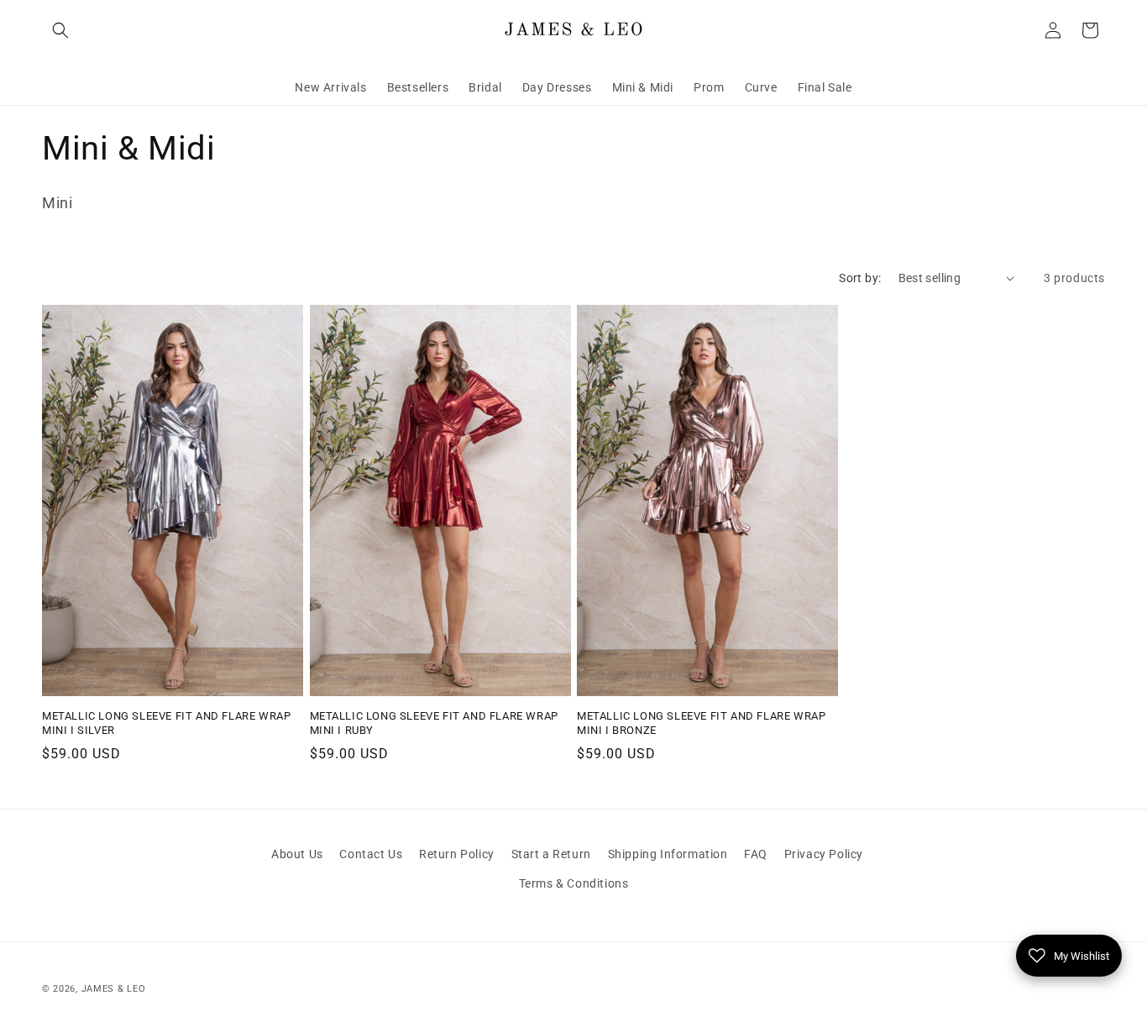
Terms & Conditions (574, 883)
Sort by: (860, 278)
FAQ (755, 854)
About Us (297, 854)
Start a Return (551, 854)
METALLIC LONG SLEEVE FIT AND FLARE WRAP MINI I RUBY (434, 723)
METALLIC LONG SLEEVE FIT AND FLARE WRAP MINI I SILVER (166, 723)
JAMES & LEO (113, 988)
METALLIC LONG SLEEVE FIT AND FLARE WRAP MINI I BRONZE (701, 723)
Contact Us (370, 854)
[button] (60, 30)
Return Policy (457, 854)
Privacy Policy (823, 854)
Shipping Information (668, 854)
